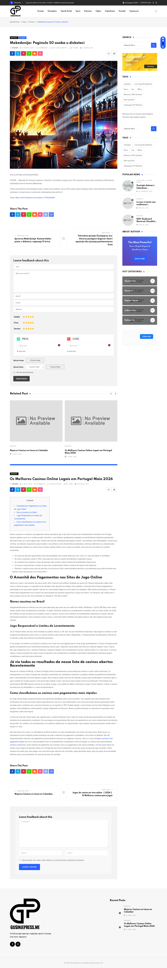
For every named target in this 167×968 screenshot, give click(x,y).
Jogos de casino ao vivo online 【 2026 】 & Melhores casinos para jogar (50, 3)
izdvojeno (127, 84)
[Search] (156, 11)
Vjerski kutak (66, 11)
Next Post (106, 233)
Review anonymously (24, 372)
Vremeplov (52, 11)
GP (102, 963)
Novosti (13, 446)
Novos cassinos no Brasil (27, 512)
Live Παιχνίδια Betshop (143, 84)
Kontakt (122, 11)
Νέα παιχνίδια (129, 100)
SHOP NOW (140, 259)
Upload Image (18, 360)
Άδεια (139, 89)
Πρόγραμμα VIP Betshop (133, 105)
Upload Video (18, 367)
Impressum (134, 11)
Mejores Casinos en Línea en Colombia (29, 450)
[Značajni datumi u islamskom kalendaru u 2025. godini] (128, 186)
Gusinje (40, 11)
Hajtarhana (110, 11)
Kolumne (88, 11)
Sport (78, 11)
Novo (126, 89)
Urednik (15, 48)
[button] (111, 394)
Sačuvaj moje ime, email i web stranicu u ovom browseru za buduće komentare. (53, 860)
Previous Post (23, 236)
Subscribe (146, 336)
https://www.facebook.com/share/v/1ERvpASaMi (35, 198)
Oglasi (98, 11)
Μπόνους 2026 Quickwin (133, 94)
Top (132, 89)
